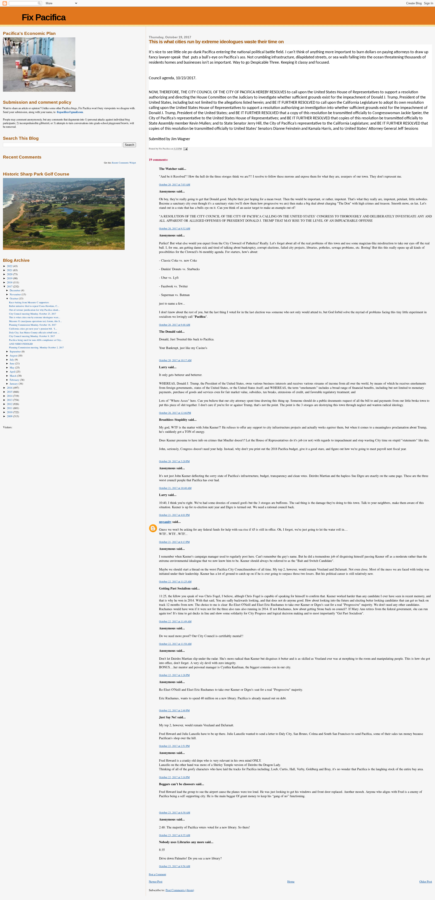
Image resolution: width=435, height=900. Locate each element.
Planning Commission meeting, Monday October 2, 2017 (36, 347)
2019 (10, 278)
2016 (10, 387)
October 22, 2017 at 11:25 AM (175, 581)
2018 (10, 282)
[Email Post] (185, 148)
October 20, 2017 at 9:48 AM (174, 324)
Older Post (425, 881)
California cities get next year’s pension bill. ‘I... (33, 328)
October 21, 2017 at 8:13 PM (174, 542)
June (12, 363)
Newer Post (155, 881)
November (16, 294)
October (14, 298)
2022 (10, 266)
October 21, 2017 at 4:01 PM (174, 515)
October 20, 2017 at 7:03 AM (174, 184)
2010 (10, 412)
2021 (10, 270)
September (16, 351)
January (14, 383)
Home (291, 881)
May (12, 367)
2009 (10, 416)
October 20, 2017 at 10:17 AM (175, 360)
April (13, 371)
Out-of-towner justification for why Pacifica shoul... (34, 309)
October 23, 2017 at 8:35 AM (174, 835)
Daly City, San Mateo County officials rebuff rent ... (34, 332)
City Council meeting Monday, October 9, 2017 (32, 336)
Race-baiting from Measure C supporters (29, 302)
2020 (10, 274)
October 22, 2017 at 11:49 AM (175, 621)
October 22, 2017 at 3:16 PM (174, 777)
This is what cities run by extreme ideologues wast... (34, 317)
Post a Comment (157, 874)
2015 (10, 391)
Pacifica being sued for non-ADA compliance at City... (36, 340)
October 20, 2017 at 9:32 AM (174, 228)
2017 (10, 286)
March (13, 375)
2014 (10, 395)
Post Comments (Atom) (180, 890)
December (15, 290)
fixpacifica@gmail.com (70, 112)
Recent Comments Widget (124, 162)
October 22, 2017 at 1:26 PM (174, 675)
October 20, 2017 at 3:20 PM (174, 461)
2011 (10, 408)
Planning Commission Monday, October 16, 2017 (32, 324)
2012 (10, 404)
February (15, 379)
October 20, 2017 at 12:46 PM (175, 412)
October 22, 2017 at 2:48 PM (174, 710)
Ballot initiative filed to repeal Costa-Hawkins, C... (34, 306)
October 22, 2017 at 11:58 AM (175, 643)
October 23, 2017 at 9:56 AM (174, 866)
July (12, 359)
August (14, 355)
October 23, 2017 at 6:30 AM (174, 812)
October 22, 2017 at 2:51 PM (174, 746)
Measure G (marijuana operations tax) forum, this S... (35, 321)
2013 (10, 400)
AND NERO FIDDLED (21, 343)
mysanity (165, 521)
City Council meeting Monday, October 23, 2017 (32, 313)
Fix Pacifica (43, 17)
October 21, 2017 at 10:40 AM (175, 488)
